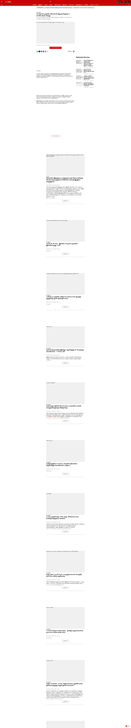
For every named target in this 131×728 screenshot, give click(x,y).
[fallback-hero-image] (79, 62)
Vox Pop (96, 4)
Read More (65, 200)
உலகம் (46, 4)
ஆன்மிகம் (64, 4)
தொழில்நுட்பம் (78, 4)
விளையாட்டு (57, 4)
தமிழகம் (35, 4)
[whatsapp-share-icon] (37, 52)
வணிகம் (86, 4)
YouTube (91, 4)
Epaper (128, 726)
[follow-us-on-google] (73, 51)
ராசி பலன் (71, 4)
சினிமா (51, 4)
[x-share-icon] (39, 52)
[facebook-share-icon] (41, 52)
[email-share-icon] (45, 52)
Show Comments (55, 136)
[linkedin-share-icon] (43, 52)
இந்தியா (40, 4)
